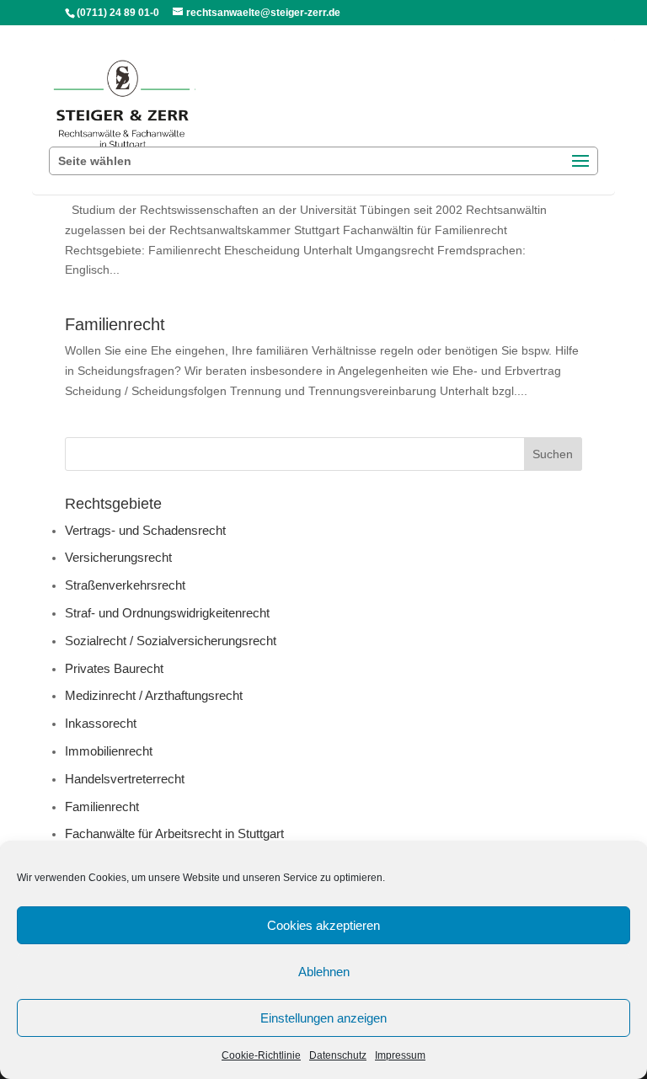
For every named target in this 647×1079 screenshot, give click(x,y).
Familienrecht (115, 324)
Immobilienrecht (108, 751)
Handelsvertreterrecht (124, 779)
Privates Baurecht (114, 668)
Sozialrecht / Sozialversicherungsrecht (170, 640)
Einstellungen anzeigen (323, 1018)
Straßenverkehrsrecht (125, 585)
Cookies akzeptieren (323, 925)
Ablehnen (324, 971)
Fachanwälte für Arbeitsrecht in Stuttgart (174, 833)
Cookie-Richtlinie (261, 1055)
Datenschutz (337, 1055)
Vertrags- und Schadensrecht (145, 530)
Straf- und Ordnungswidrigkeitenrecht (167, 613)
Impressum (400, 1055)
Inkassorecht (100, 723)
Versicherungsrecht (118, 557)
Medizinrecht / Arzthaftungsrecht (154, 695)
